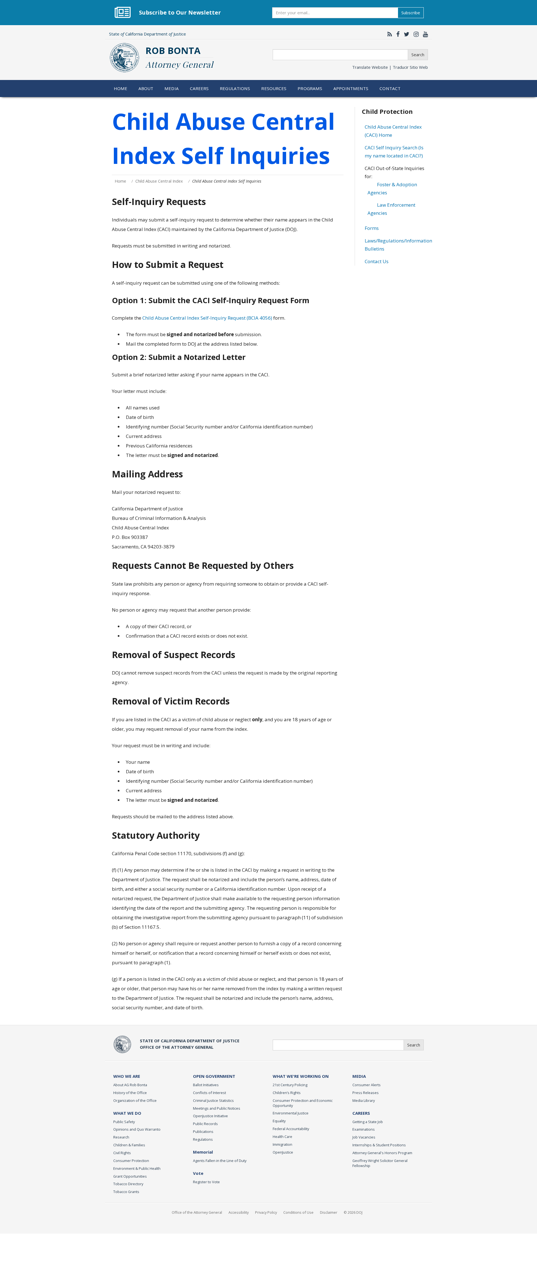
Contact (390, 88)
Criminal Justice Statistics (213, 1100)
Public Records (205, 1123)
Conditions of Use (298, 1212)
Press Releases (365, 1092)
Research (121, 1137)
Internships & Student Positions (379, 1144)
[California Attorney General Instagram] (415, 34)
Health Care (282, 1136)
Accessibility (239, 1212)
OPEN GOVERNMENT (214, 1076)
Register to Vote (206, 1181)
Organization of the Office (135, 1100)
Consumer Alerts (366, 1084)
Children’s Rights (287, 1092)
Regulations (235, 88)
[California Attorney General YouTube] (424, 34)
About (146, 88)
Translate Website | (390, 67)
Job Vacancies (363, 1137)
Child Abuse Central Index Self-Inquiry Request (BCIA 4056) (207, 318)
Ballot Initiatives (206, 1084)
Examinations (363, 1129)
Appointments (351, 88)
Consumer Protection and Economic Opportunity (303, 1103)
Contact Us (376, 261)
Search (417, 54)
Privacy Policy (266, 1212)
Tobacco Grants (126, 1191)
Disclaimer (328, 1212)
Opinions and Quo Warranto (137, 1129)
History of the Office (130, 1092)
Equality (279, 1120)
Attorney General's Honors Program (382, 1152)
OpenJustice (283, 1152)
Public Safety (124, 1121)
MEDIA (359, 1076)
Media (171, 88)
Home (121, 88)
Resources (273, 88)
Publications (203, 1131)
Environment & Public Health (137, 1168)
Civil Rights (122, 1152)
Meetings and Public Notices (216, 1108)
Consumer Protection (131, 1160)
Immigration (282, 1144)
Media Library (363, 1100)
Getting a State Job (367, 1121)
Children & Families (129, 1144)
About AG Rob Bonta (130, 1084)
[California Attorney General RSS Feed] (388, 34)
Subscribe (410, 12)
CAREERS (361, 1113)
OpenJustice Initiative (210, 1115)
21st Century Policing (290, 1084)
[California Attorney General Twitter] (405, 34)
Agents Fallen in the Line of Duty (219, 1160)
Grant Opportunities (130, 1176)
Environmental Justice (290, 1113)
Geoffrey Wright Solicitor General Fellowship (380, 1163)
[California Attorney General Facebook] (397, 34)
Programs (310, 88)
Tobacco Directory (128, 1183)
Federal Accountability (291, 1128)
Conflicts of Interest (209, 1092)
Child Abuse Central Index (159, 181)
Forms (372, 228)
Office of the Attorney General (197, 1212)
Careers (199, 88)
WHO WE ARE (126, 1076)
